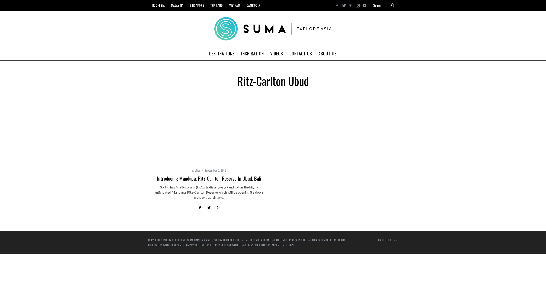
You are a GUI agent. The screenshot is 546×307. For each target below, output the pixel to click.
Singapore (197, 5)
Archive (196, 170)
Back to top (385, 240)
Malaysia (177, 5)
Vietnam (234, 5)
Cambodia (253, 5)
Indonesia (158, 5)
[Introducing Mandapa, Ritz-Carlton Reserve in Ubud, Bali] (209, 130)
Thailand (216, 5)
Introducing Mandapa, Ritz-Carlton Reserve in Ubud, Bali (209, 178)
